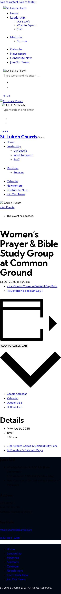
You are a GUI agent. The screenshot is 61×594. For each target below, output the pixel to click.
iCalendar (12, 398)
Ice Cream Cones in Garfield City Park (32, 286)
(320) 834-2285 (10, 537)
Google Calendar (17, 394)
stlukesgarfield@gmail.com (16, 530)
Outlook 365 (14, 403)
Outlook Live (14, 407)
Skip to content (9, 2)
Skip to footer (27, 2)
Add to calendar (14, 345)
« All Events (7, 207)
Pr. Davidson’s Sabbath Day (25, 290)
